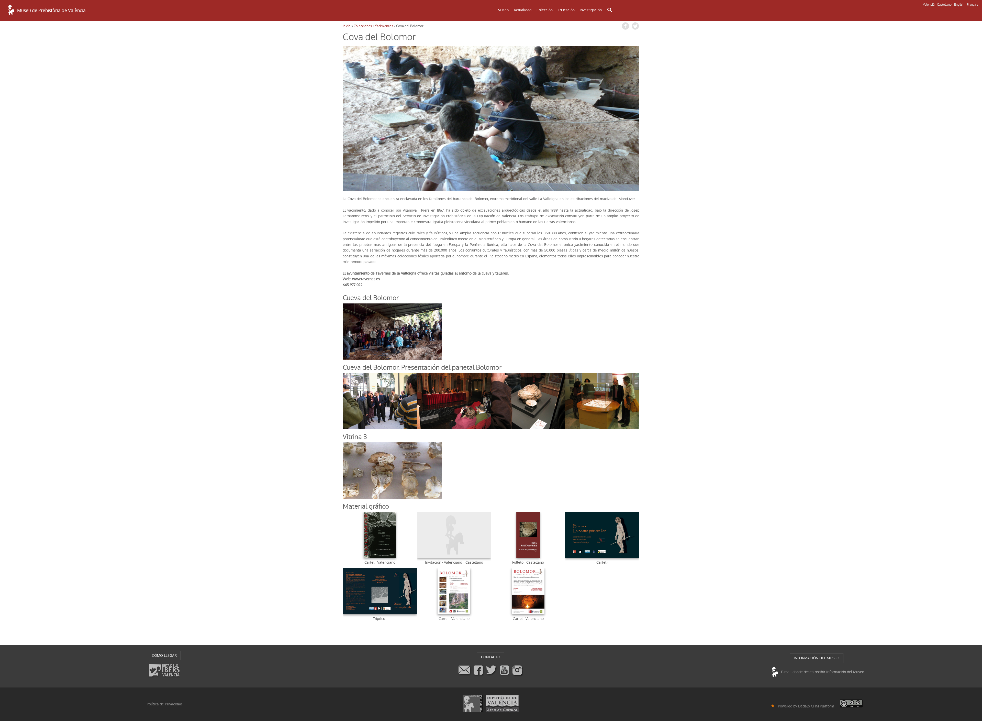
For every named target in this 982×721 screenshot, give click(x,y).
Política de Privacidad (164, 704)
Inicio (347, 26)
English (959, 5)
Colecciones (363, 26)
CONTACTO (490, 657)
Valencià (928, 5)
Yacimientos (384, 26)
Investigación (591, 10)
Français (972, 5)
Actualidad (522, 10)
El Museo (501, 10)
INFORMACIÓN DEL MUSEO (816, 658)
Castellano (944, 5)
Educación (566, 10)
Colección (545, 10)
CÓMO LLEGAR (164, 655)
